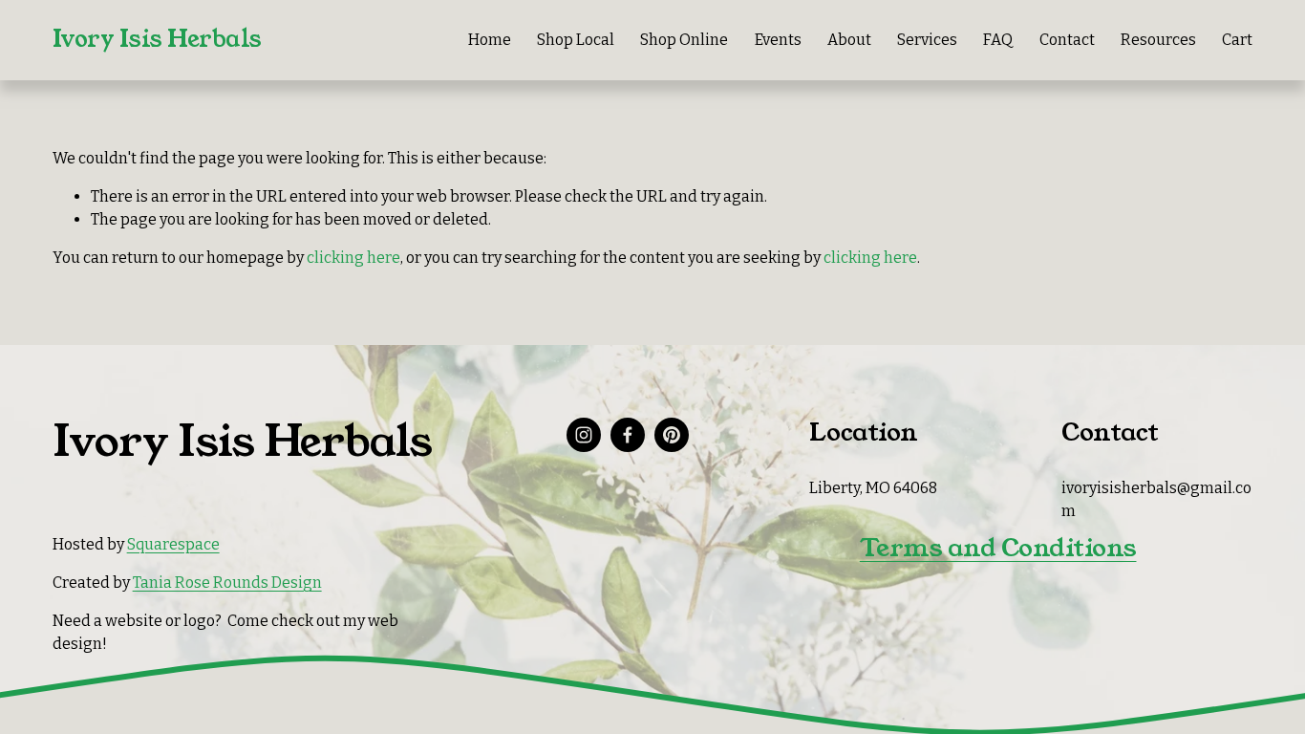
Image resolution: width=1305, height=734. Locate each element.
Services (927, 40)
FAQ (998, 40)
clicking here (353, 257)
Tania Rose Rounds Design (227, 582)
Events (778, 40)
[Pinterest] (671, 435)
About (849, 40)
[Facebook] (627, 435)
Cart (1237, 40)
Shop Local (575, 40)
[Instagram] (584, 435)
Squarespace (173, 544)
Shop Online (684, 40)
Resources (1158, 40)
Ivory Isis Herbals (157, 39)
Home (489, 40)
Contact (1067, 40)
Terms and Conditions (998, 547)
